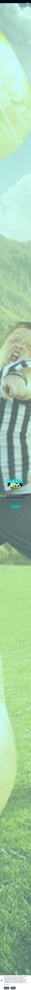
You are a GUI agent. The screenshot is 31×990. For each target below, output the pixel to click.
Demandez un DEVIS (15, 506)
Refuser (13, 988)
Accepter (7, 988)
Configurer (6, 984)
